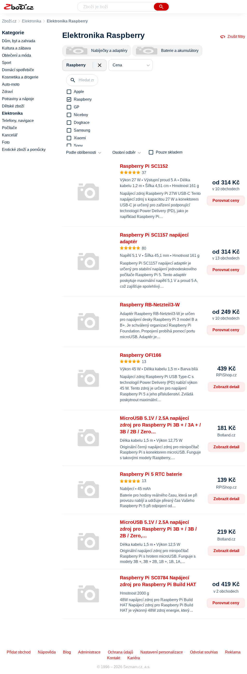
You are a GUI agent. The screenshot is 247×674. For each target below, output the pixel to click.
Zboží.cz (9, 21)
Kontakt (113, 658)
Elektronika (31, 21)
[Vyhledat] (161, 7)
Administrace (89, 652)
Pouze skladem (169, 152)
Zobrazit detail (226, 387)
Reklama (232, 652)
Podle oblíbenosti (81, 152)
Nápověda (47, 652)
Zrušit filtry (236, 37)
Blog (67, 652)
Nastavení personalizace (161, 652)
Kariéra (133, 658)
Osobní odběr (124, 152)
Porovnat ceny (226, 200)
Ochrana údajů (120, 652)
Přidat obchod (19, 652)
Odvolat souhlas (204, 652)
